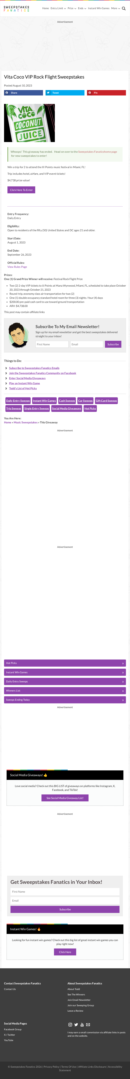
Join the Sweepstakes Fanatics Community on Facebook (42, 373)
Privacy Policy (52, 1066)
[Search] (124, 9)
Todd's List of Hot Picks (23, 388)
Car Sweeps (85, 400)
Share (14, 92)
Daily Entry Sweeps (18, 400)
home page (110, 151)
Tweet (55, 92)
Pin (96, 92)
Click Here (65, 952)
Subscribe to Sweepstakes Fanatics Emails (34, 368)
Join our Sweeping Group (81, 1005)
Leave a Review (75, 1010)
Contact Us (10, 989)
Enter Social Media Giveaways (27, 378)
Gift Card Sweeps (106, 400)
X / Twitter (9, 1034)
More (114, 8)
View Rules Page (17, 266)
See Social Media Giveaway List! (65, 798)
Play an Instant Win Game (24, 383)
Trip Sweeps (13, 408)
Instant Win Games (99, 8)
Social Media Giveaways (66, 408)
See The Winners (76, 994)
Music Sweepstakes (26, 422)
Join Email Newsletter (79, 999)
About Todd (74, 989)
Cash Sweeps (67, 400)
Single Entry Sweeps (36, 408)
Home (45, 8)
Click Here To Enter (21, 189)
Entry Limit (57, 8)
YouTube (8, 1040)
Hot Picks (90, 408)
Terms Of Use (68, 1066)
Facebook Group (12, 1029)
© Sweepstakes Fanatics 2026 (25, 1066)
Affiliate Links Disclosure (92, 1066)
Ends (80, 8)
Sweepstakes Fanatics (91, 151)
